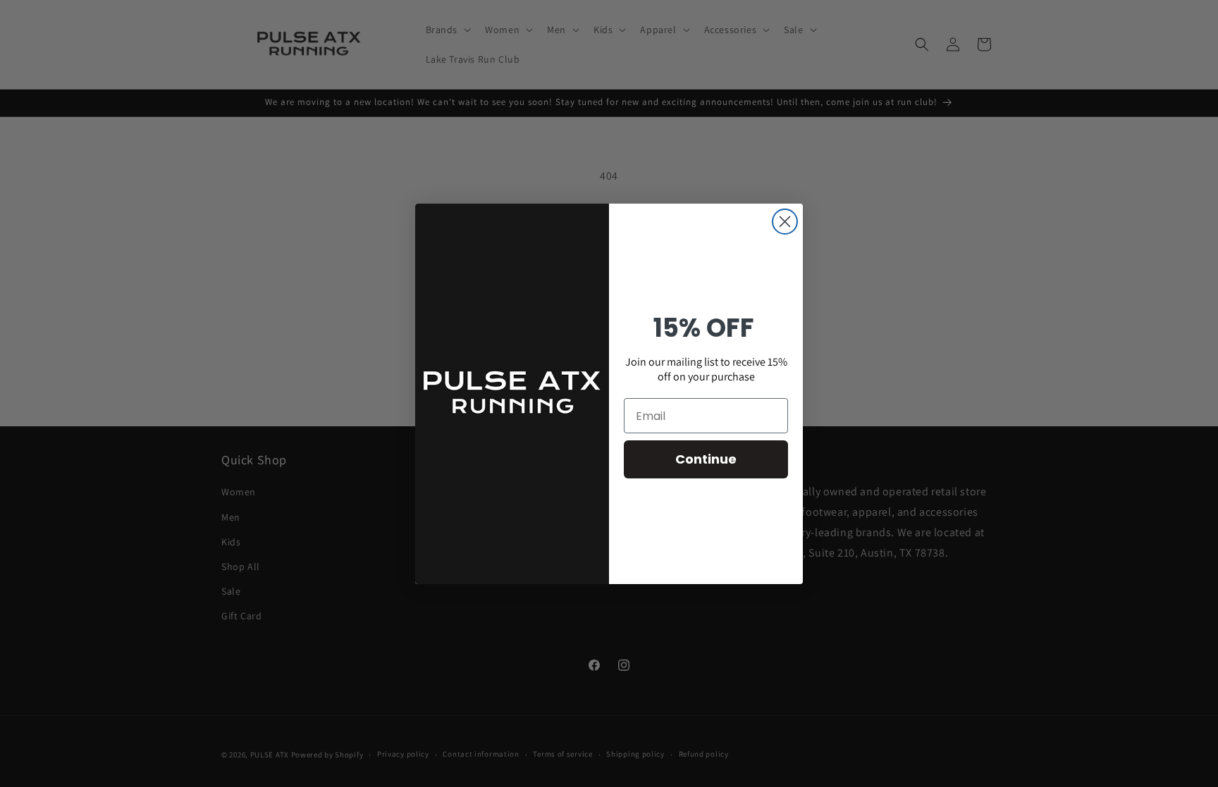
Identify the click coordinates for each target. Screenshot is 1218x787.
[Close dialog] (785, 221)
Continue (706, 459)
